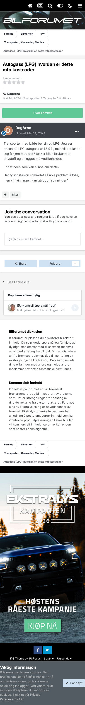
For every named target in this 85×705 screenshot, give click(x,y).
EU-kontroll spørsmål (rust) (36, 305)
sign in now (26, 221)
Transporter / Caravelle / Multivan (47, 98)
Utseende (63, 658)
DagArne (13, 94)
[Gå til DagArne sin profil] (8, 130)
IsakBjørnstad (26, 310)
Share (22, 263)
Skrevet (30, 133)
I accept (75, 683)
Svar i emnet (42, 113)
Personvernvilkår (12, 699)
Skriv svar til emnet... (28, 239)
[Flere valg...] (76, 131)
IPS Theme (17, 658)
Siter (15, 194)
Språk (48, 658)
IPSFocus (35, 658)
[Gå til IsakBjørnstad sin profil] (11, 307)
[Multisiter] (5, 194)
